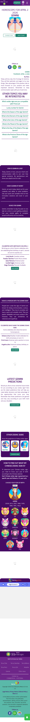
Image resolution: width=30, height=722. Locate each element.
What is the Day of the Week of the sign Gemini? (15, 129)
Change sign (9, 35)
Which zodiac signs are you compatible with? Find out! (15, 102)
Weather (26, 667)
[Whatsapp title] (15, 67)
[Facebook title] (10, 67)
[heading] (15, 268)
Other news (22, 671)
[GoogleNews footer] (20, 713)
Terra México (25, 663)
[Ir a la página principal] (2, 584)
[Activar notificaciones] (20, 717)
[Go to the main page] (4, 2)
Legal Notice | (6, 692)
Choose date (15, 405)
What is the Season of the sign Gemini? (15, 112)
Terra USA (15, 667)
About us (15, 693)
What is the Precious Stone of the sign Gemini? (15, 135)
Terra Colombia (15, 663)
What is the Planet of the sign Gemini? (15, 124)
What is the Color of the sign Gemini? (15, 120)
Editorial (20, 678)
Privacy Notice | (14, 692)
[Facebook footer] (10, 713)
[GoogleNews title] (20, 67)
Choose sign (15, 454)
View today (21, 35)
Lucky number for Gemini (15, 108)
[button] (22, 3)
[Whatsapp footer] (15, 713)
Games (8, 671)
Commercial (11, 678)
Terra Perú (4, 667)
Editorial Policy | (23, 692)
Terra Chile (4, 663)
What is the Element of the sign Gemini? (15, 116)
